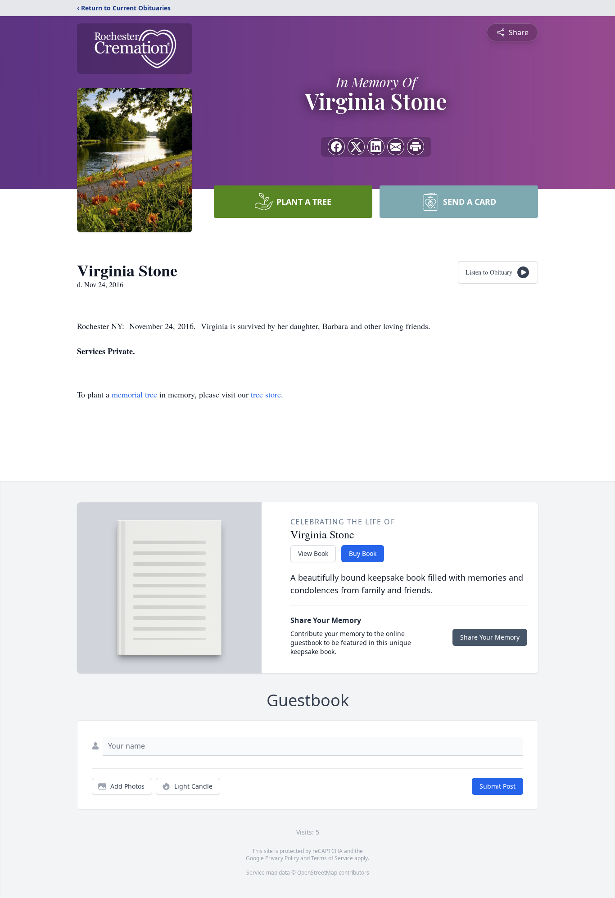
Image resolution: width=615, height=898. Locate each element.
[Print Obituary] (415, 147)
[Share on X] (356, 147)
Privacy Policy (282, 858)
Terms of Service (332, 858)
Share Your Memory (490, 637)
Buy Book (362, 553)
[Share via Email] (396, 147)
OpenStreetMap (317, 872)
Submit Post (497, 786)
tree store (266, 394)
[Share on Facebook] (336, 147)
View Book (313, 553)
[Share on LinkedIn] (376, 147)
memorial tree (134, 394)
